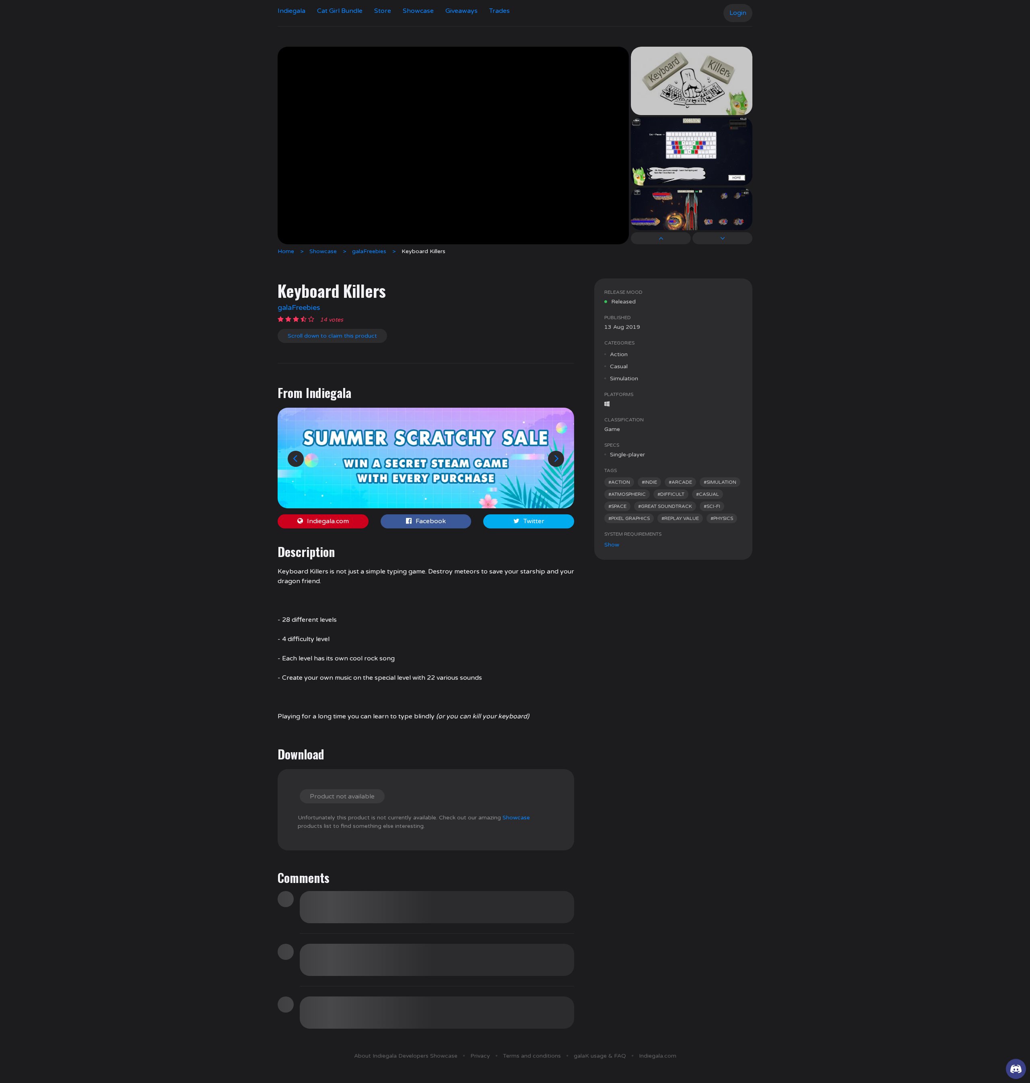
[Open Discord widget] (1016, 1069)
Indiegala (291, 11)
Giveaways (461, 11)
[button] (296, 459)
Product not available (342, 796)
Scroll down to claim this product (332, 335)
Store (382, 11)
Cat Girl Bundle (340, 11)
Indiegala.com (328, 521)
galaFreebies (369, 251)
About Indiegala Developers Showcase (405, 1055)
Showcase (418, 11)
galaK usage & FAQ (600, 1055)
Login (737, 13)
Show (611, 544)
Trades (499, 11)
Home (286, 251)
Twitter (533, 521)
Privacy (480, 1055)
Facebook (431, 521)
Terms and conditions (532, 1055)
